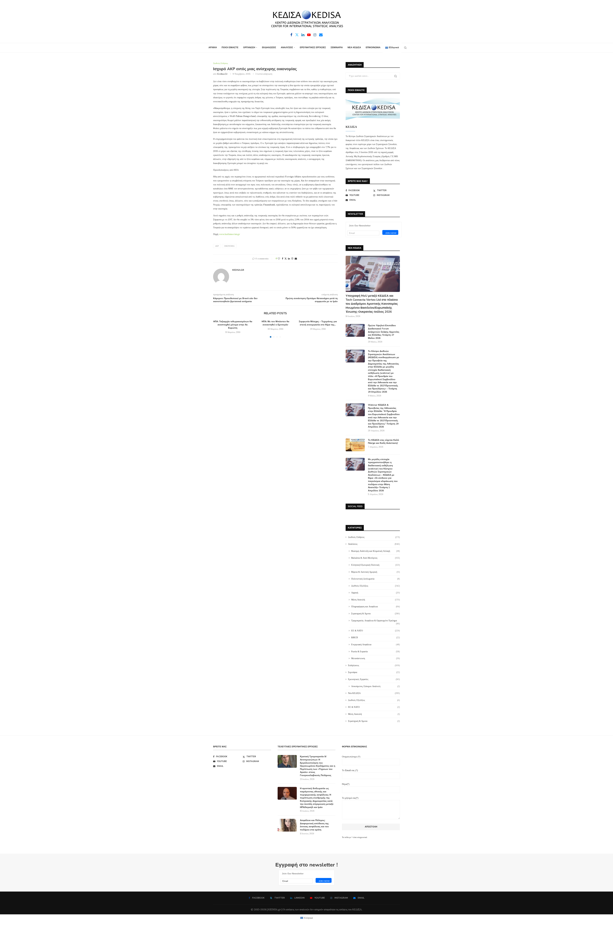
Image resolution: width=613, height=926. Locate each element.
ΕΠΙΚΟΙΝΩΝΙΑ (373, 47)
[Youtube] (309, 35)
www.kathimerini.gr (229, 234)
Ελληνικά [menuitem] (308, 917)
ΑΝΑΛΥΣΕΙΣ (287, 47)
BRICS (375, 637)
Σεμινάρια (374, 672)
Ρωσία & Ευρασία (375, 651)
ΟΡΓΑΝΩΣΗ (249, 47)
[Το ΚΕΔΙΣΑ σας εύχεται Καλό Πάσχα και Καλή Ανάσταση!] (355, 445)
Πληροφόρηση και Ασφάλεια (375, 606)
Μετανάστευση (375, 658)
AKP (217, 246)
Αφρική (375, 592)
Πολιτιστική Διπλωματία (375, 578)
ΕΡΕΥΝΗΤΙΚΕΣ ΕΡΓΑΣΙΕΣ (313, 47)
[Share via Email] (296, 258)
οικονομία (229, 246)
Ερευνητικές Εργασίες (374, 679)
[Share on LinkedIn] (289, 258)
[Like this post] (279, 258)
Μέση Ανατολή (375, 599)
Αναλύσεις (374, 544)
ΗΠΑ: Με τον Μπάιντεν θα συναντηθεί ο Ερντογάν (275, 323)
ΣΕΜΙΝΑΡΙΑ (337, 47)
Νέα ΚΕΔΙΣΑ (374, 693)
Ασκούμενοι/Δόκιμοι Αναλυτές (375, 686)
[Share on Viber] (292, 258)
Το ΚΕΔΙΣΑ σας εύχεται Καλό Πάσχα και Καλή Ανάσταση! (383, 442)
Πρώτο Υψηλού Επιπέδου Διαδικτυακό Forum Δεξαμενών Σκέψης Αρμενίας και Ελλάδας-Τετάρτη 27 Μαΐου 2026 (383, 331)
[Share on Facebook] (282, 258)
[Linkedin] (302, 35)
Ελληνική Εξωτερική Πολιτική (375, 564)
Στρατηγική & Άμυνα (375, 613)
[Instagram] (314, 35)
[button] (217, 328)
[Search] (405, 47)
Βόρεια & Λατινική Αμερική (375, 571)
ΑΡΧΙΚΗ (212, 47)
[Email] (321, 35)
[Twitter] (297, 35)
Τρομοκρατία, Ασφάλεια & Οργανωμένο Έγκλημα (375, 620)
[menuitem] (392, 47)
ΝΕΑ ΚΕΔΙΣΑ (354, 47)
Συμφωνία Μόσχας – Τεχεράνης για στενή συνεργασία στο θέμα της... (318, 323)
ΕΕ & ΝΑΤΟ (375, 630)
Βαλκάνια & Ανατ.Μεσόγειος (375, 557)
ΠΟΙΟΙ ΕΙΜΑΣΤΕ (230, 47)
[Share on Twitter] (285, 258)
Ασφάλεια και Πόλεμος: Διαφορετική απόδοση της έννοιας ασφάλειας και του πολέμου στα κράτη (314, 825)
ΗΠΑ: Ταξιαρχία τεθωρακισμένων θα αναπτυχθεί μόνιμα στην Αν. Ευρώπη (232, 324)
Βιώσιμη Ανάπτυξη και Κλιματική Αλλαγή (375, 551)
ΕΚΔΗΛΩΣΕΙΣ (269, 47)
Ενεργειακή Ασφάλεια (375, 644)
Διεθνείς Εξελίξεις (375, 585)
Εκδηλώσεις (374, 665)
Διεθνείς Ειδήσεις (374, 537)
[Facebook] (291, 35)
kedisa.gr (222, 73)
